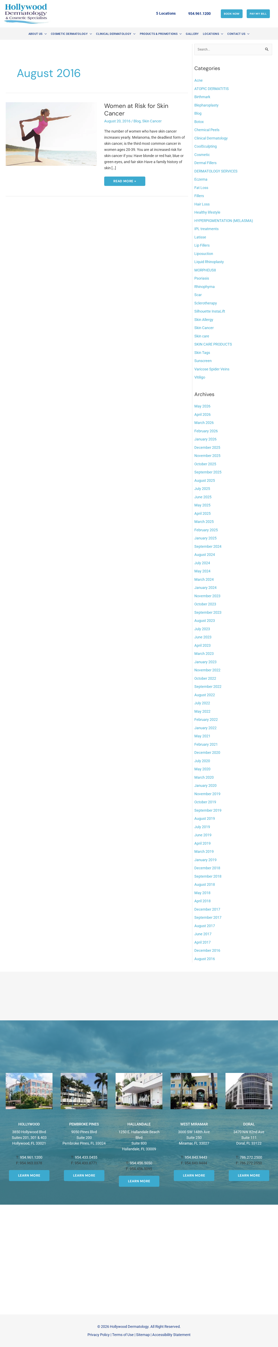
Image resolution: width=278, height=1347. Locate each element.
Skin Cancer (152, 121)
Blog (137, 121)
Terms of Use (123, 1335)
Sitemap (143, 1335)
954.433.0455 (86, 1157)
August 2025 (204, 480)
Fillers (199, 196)
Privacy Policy (99, 1335)
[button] (232, 13)
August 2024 (204, 554)
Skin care (201, 336)
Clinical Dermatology (211, 138)
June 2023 (202, 637)
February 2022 (206, 719)
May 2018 (202, 893)
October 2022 (205, 678)
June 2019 (202, 835)
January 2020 (205, 785)
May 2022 (202, 711)
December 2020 (207, 752)
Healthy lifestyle (207, 212)
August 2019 (204, 818)
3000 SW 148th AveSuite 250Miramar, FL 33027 (194, 1137)
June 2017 (202, 934)
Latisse (200, 237)
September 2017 (207, 917)
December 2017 (207, 909)
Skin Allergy (203, 319)
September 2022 (207, 686)
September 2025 (207, 472)
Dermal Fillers (205, 163)
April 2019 (202, 843)
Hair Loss (202, 204)
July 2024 (202, 563)
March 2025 (204, 521)
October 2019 (205, 802)
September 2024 (207, 546)
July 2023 (202, 629)
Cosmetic (202, 155)
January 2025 (205, 538)
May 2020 (202, 769)
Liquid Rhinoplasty (209, 262)
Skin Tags (202, 352)
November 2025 (207, 455)
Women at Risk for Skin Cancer (136, 109)
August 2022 (204, 695)
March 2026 (204, 422)
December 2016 (207, 950)
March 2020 (204, 777)
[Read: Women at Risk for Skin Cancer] (51, 134)
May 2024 (202, 571)
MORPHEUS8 (205, 270)
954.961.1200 (31, 1157)
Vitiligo (199, 377)
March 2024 (204, 579)
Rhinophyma (204, 286)
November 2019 (207, 794)
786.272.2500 (251, 1157)
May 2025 (202, 505)
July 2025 (202, 488)
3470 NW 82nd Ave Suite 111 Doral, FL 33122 (248, 1137)
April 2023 (202, 645)
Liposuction (203, 253)
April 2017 (202, 942)
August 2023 (204, 620)
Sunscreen (203, 361)
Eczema (200, 179)
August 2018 (204, 884)
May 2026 (202, 406)
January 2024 (205, 587)
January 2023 (205, 662)
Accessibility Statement (171, 1335)
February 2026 (206, 431)
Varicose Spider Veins (211, 369)
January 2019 (205, 860)
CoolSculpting (205, 146)
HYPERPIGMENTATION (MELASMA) (223, 220)
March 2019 (204, 851)
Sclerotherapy (205, 303)
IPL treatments (206, 229)
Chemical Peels (206, 130)
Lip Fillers (202, 245)
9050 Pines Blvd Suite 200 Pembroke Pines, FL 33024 (84, 1137)
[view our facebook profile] (136, 14)
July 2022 (202, 703)
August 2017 (204, 926)
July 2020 (202, 761)
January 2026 (205, 439)
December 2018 (207, 868)
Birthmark (202, 97)
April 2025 (202, 513)
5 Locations (166, 13)
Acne (198, 80)
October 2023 (205, 604)
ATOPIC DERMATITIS (211, 89)
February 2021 (206, 744)
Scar (198, 295)
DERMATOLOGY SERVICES (216, 171)
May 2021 (202, 736)
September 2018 (207, 876)
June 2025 (202, 497)
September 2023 (207, 612)
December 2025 (207, 447)
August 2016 (204, 959)
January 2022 (205, 728)
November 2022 (207, 670)
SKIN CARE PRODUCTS (213, 344)
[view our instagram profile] (142, 14)
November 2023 (207, 596)
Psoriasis (201, 278)
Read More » (124, 182)
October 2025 (205, 464)
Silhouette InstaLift (209, 311)
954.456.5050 (141, 1163)
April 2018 (202, 901)
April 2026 (202, 414)
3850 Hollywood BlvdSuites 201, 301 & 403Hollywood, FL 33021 (29, 1137)
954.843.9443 (196, 1157)
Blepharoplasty (206, 105)
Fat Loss (201, 188)
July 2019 (202, 827)
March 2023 (204, 653)
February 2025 (206, 530)
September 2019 (207, 810)
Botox (199, 122)
